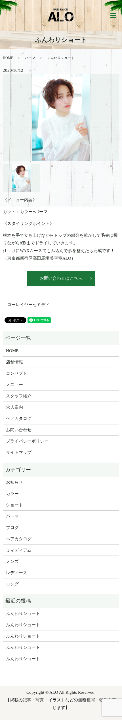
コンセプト (16, 373)
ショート (14, 505)
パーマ (30, 58)
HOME (8, 58)
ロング (12, 584)
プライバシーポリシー (27, 441)
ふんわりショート (23, 613)
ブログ (12, 527)
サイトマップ (18, 452)
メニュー (14, 384)
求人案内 (14, 407)
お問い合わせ (18, 430)
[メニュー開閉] (113, 15)
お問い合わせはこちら (61, 278)
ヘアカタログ (18, 418)
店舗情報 (14, 362)
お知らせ (14, 482)
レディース (16, 573)
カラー (12, 493)
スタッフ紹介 (18, 396)
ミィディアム (18, 550)
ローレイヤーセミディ (28, 304)
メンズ (12, 561)
